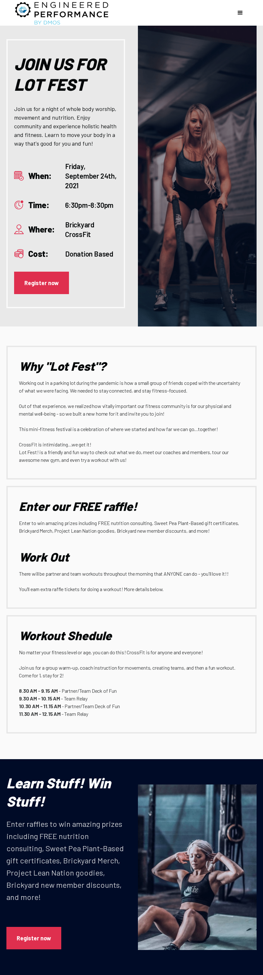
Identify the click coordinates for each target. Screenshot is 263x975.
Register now (41, 282)
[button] (240, 12)
